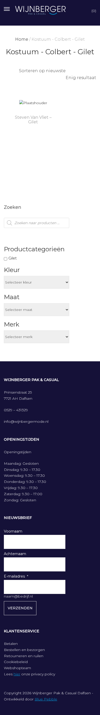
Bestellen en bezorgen (24, 649)
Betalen (11, 643)
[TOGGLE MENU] (7, 8)
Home (21, 39)
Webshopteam (17, 668)
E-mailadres (14, 576)
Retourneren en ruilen (23, 656)
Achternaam (15, 553)
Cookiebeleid (16, 661)
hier (17, 674)
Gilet (12, 258)
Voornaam (13, 531)
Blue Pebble (46, 699)
